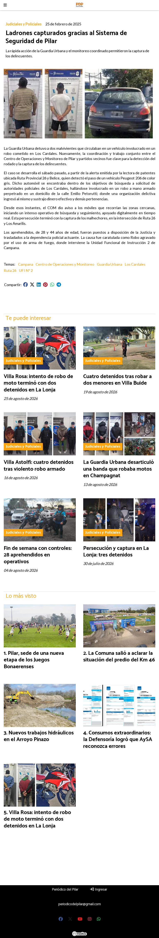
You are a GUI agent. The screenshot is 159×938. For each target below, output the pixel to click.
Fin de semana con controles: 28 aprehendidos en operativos (38, 555)
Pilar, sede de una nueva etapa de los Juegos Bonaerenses (34, 660)
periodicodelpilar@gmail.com (79, 904)
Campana (25, 264)
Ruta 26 (10, 270)
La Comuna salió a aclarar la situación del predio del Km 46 (119, 656)
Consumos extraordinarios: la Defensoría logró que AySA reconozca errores (117, 739)
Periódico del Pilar (65, 889)
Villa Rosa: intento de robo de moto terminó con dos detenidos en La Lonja (38, 383)
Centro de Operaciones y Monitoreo (65, 264)
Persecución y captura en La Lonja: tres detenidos (116, 551)
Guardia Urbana (109, 264)
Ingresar (100, 889)
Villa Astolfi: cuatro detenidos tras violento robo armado (38, 465)
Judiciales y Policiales (24, 24)
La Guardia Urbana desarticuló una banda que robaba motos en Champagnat (118, 469)
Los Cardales (135, 264)
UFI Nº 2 (26, 270)
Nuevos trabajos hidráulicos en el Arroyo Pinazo (39, 736)
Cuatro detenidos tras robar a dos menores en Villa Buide (117, 380)
